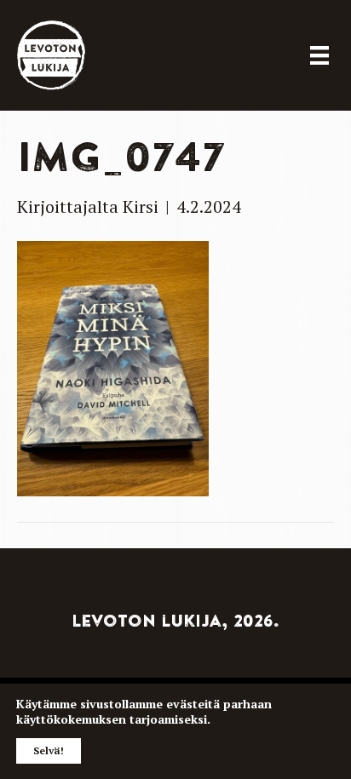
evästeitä (193, 704)
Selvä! (48, 750)
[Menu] (319, 55)
